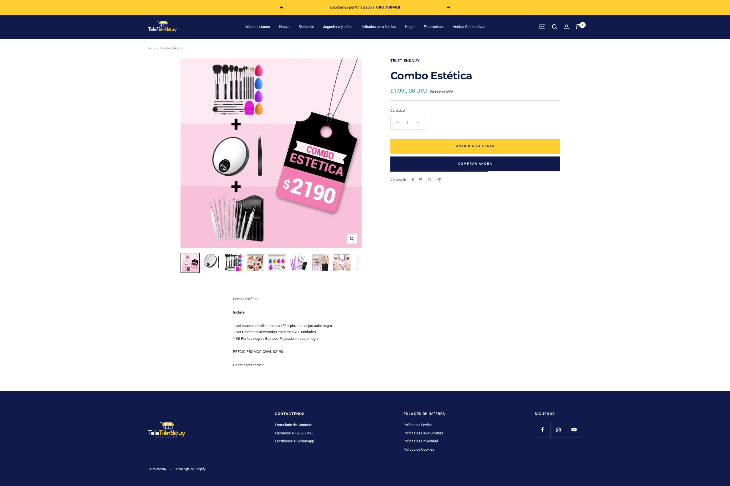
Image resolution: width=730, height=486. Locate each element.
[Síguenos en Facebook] (542, 430)
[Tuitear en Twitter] (429, 180)
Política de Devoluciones (423, 433)
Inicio (152, 48)
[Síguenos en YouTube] (574, 430)
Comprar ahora (475, 164)
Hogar (410, 27)
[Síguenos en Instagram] (558, 430)
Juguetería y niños (337, 27)
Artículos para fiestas (379, 27)
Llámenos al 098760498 (294, 433)
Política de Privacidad (420, 441)
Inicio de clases (257, 27)
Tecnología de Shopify (189, 469)
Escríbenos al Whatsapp (294, 441)
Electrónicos (434, 27)
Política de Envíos (417, 425)
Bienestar (306, 27)
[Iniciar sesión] (566, 27)
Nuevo (284, 27)
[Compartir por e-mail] (439, 180)
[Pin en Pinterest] (420, 180)
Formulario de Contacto (293, 425)
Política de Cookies (418, 449)
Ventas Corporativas (469, 27)
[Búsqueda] (554, 26)
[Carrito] (579, 26)
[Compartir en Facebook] (413, 180)
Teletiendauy (405, 60)
